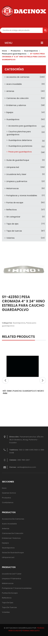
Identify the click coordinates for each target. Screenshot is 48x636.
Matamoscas (12, 188)
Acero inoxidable (14, 84)
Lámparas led (12, 167)
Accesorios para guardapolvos (22, 126)
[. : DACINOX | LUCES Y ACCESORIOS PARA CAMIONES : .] (24, 11)
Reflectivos (11, 209)
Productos (15, 51)
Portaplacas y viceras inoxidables (21, 195)
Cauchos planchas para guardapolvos (19, 133)
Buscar (45, 30)
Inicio (4, 51)
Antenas (10, 91)
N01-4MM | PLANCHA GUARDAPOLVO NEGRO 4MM (23, 392)
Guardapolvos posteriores (20, 146)
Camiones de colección (17, 98)
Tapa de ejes (12, 223)
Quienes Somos (9, 493)
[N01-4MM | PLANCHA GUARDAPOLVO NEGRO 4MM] (23, 366)
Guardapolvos (31, 51)
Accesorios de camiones (17, 77)
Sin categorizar (13, 216)
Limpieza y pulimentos (16, 181)
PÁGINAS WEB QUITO (31, 630)
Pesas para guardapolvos (14, 53)
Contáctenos (7, 502)
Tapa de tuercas (14, 231)
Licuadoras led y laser (16, 174)
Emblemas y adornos (16, 105)
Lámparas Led (8, 557)
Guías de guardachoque (17, 160)
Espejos (9, 112)
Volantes (10, 238)
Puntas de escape (14, 202)
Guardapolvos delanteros (20, 140)
